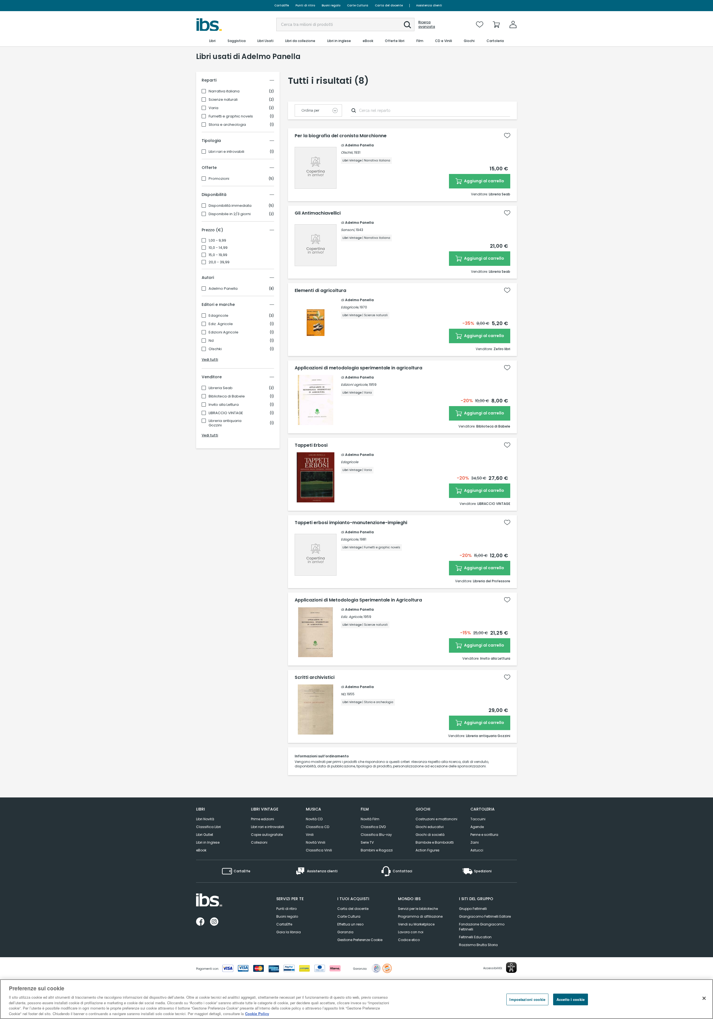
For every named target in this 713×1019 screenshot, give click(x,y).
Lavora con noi (410, 932)
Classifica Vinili (319, 850)
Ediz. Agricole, (352, 616)
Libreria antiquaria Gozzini (225, 423)
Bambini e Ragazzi (377, 850)
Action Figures (427, 850)
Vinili (310, 834)
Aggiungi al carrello (483, 181)
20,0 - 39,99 (219, 262)
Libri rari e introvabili (226, 151)
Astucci (476, 850)
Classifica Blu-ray (376, 834)
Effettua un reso (350, 924)
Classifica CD (317, 826)
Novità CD (314, 819)
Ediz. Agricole (221, 324)
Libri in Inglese (207, 842)
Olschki (215, 349)
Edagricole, (350, 307)
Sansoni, (348, 229)
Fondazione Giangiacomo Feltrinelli (481, 927)
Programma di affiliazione (420, 916)
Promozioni (219, 178)
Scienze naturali (223, 99)
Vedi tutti (210, 359)
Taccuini (477, 819)
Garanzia (345, 932)
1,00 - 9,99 (217, 240)
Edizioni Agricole (223, 332)
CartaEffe (281, 5)
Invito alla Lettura (224, 404)
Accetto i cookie (570, 999)
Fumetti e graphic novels (231, 116)
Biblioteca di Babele (227, 396)
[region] (356, 999)
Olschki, (347, 152)
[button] (407, 25)
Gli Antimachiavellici (318, 213)
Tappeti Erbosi (311, 445)
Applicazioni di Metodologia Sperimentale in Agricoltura (358, 600)
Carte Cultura (357, 5)
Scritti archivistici (314, 677)
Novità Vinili (315, 842)
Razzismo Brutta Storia (478, 944)
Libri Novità (205, 819)
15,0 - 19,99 (218, 255)
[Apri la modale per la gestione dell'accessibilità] (511, 967)
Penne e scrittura (484, 834)
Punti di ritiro (305, 5)
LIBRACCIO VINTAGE (226, 413)
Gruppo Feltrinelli (473, 908)
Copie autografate (267, 834)
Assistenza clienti (429, 5)
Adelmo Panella (223, 288)
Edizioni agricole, (354, 384)
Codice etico (409, 939)
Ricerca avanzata (426, 24)
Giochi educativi (430, 826)
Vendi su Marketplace (416, 924)
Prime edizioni (262, 819)
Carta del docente (389, 5)
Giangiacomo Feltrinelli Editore (485, 916)
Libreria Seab (221, 388)
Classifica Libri (208, 826)
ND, (343, 694)
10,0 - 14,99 (218, 247)
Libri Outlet (204, 834)
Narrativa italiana (224, 91)
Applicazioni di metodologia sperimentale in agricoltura (358, 368)
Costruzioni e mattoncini (436, 819)
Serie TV (367, 842)
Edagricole (218, 315)
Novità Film (370, 819)
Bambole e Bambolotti (435, 842)
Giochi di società (430, 834)
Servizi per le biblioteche (418, 908)
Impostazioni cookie (527, 999)
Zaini (474, 842)
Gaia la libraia (288, 932)
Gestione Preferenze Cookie (359, 939)
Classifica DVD (373, 826)
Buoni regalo (331, 5)
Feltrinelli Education (475, 937)
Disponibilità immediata (230, 205)
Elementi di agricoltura (320, 291)
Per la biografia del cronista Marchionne (341, 136)
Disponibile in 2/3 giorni (230, 214)
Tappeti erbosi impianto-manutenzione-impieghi (351, 523)
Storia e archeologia (227, 124)
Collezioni (259, 842)
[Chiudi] (704, 998)
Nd (211, 340)
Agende (477, 826)
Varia (213, 108)
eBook (201, 850)
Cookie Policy (257, 1013)
